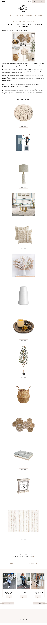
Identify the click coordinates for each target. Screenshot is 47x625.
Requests (40, 15)
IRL (35, 15)
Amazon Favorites (19, 15)
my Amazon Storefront (26, 552)
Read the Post (9, 597)
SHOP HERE (23, 126)
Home (5, 15)
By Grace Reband (30, 21)
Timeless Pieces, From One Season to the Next (38, 592)
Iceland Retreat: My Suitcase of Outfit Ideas (9, 592)
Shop (10, 15)
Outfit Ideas (29, 15)
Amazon (23, 21)
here (33, 556)
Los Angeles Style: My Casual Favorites (23, 592)
